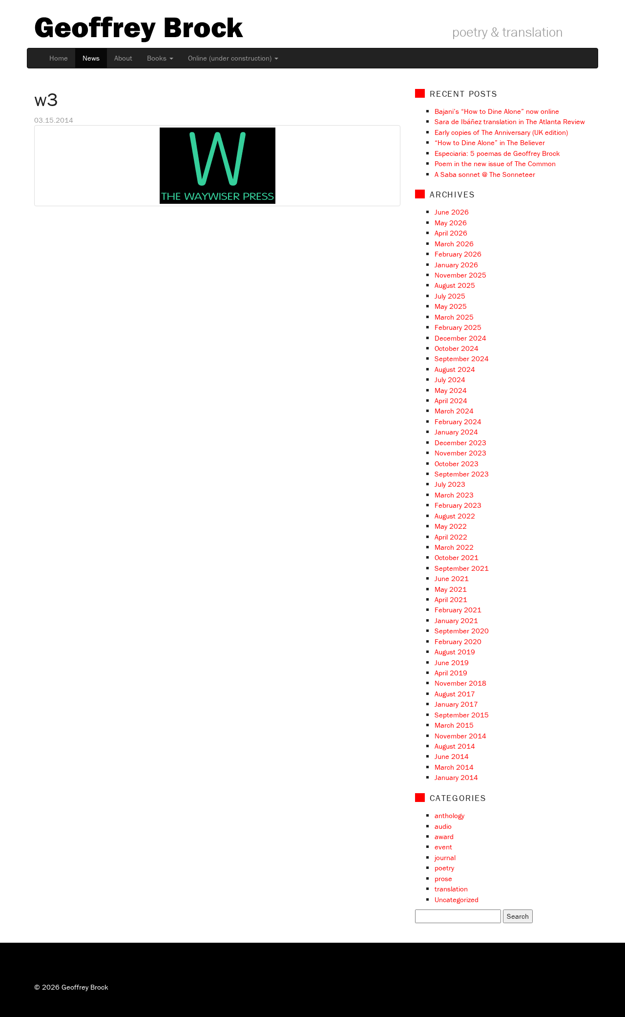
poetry (444, 867)
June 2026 (452, 211)
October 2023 (457, 463)
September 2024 (462, 358)
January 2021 (456, 620)
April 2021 (451, 599)
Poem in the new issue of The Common (495, 163)
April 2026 (451, 233)
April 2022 (451, 536)
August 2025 (455, 285)
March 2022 (454, 547)
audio (443, 826)
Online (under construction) (230, 58)
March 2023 (454, 494)
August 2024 (455, 369)
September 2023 (462, 473)
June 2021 (452, 578)
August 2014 (455, 746)
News (91, 58)
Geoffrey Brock (138, 26)
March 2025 (454, 317)
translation (451, 888)
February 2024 (458, 421)
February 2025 (458, 327)
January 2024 (456, 431)
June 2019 (452, 662)
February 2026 (458, 254)
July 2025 (450, 296)
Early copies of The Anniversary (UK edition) (501, 132)
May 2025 (451, 306)
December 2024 (460, 338)
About (123, 58)
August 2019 (455, 651)
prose (443, 878)
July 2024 (450, 379)
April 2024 (451, 400)
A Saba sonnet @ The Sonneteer (485, 174)
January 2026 (456, 264)
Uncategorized (457, 899)
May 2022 (451, 526)
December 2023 (460, 442)
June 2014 (452, 756)
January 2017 (456, 704)
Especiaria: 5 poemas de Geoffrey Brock (497, 153)
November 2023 (460, 452)
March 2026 (454, 243)
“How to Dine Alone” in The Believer (490, 142)
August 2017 (455, 693)
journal (445, 857)
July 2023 (450, 484)
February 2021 (458, 609)
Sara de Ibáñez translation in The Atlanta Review (510, 121)
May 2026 (451, 222)
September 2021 (462, 568)
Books (157, 58)
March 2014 (454, 767)
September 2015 (462, 714)
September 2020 (462, 630)
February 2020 (458, 641)
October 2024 (457, 348)
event (443, 846)
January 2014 (456, 777)
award (444, 836)
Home (58, 58)
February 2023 (458, 505)
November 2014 (460, 735)
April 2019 (451, 672)
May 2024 (451, 390)
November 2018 (460, 683)
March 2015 (454, 725)
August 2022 (455, 515)
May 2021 (451, 589)
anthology (449, 815)
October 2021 (457, 557)
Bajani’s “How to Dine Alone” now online (497, 111)
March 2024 (454, 410)
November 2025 (460, 275)
